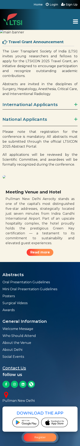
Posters (8, 296)
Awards (8, 310)
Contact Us (14, 368)
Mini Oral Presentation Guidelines (29, 289)
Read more (40, 252)
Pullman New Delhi (18, 401)
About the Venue (16, 343)
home (38, 4)
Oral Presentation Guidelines (26, 282)
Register (40, 437)
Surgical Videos (14, 303)
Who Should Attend (19, 336)
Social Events (13, 357)
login (53, 4)
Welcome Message (17, 329)
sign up (71, 4)
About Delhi (12, 350)
